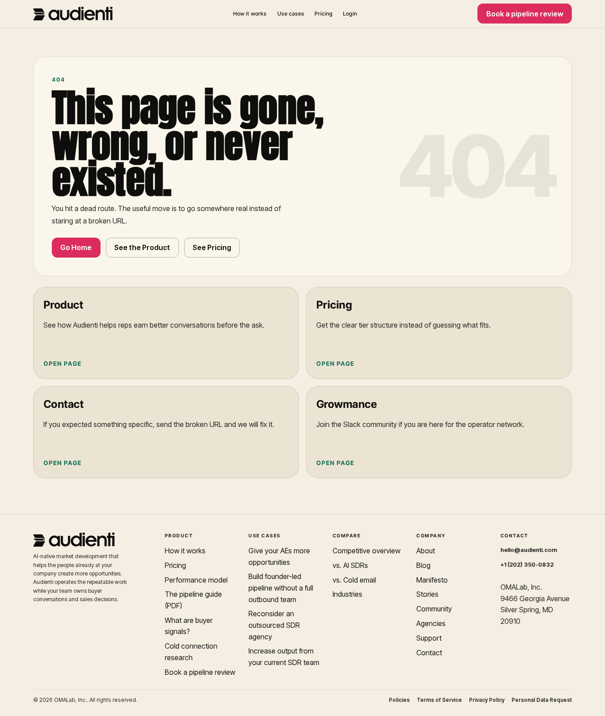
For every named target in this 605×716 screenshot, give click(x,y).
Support (429, 638)
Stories (427, 594)
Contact (429, 652)
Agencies (431, 623)
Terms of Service (439, 700)
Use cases (290, 13)
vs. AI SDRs (350, 565)
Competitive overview (366, 550)
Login (350, 13)
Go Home (76, 247)
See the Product (142, 247)
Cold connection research (191, 652)
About (425, 550)
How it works (250, 13)
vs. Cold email (354, 579)
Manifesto (432, 579)
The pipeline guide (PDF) (193, 600)
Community (434, 608)
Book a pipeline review (524, 13)
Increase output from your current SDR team (283, 656)
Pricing (323, 13)
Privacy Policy (486, 700)
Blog (423, 565)
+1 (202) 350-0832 (527, 564)
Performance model (196, 579)
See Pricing (212, 247)
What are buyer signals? (189, 626)
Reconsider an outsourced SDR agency (274, 625)
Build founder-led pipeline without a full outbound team (280, 587)
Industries (347, 594)
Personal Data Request (542, 700)
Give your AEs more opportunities (279, 556)
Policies (399, 700)
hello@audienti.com (528, 549)
